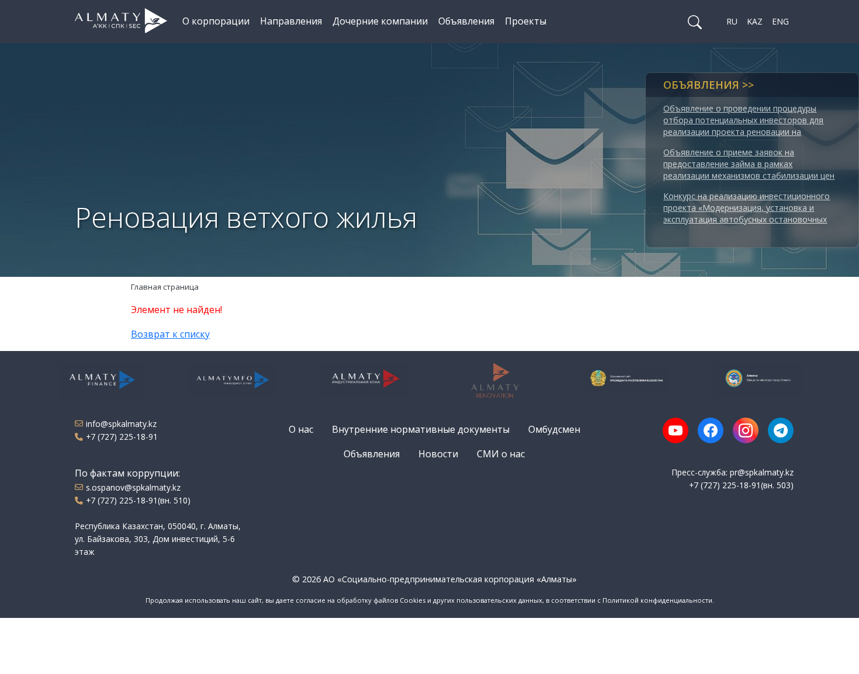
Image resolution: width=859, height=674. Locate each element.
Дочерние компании (380, 21)
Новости (438, 453)
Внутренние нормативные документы (421, 429)
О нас (301, 429)
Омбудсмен (554, 429)
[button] (694, 21)
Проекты (525, 21)
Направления (291, 21)
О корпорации (216, 21)
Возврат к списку (170, 334)
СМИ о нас (501, 453)
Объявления (466, 21)
